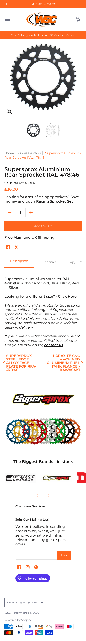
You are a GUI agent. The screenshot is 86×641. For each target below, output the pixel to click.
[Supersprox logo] (56, 478)
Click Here (67, 296)
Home (9, 153)
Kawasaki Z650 (29, 153)
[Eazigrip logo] (20, 478)
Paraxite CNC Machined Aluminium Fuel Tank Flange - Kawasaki (63, 363)
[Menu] (7, 19)
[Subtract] (9, 212)
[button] (78, 19)
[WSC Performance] (41, 19)
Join (63, 555)
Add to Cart (43, 226)
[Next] (77, 262)
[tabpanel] (43, 310)
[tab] (19, 262)
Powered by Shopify (17, 620)
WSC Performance (16, 612)
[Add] (31, 212)
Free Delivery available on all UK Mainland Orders (43, 35)
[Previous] (38, 495)
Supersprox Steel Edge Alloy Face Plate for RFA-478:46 (21, 363)
